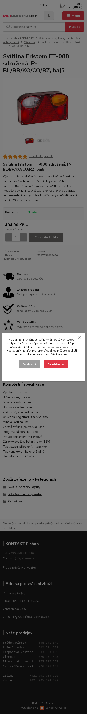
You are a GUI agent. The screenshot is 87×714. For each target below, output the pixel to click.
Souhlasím (56, 364)
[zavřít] (80, 337)
